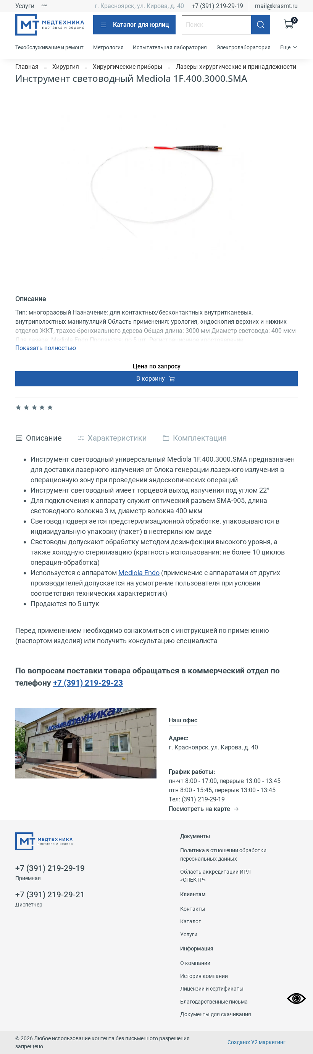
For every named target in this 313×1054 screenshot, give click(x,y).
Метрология (108, 47)
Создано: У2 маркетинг (256, 1042)
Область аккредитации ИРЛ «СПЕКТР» (215, 876)
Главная (27, 66)
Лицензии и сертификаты (212, 989)
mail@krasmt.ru (276, 6)
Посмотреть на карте (199, 808)
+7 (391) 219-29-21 (50, 894)
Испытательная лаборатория (170, 47)
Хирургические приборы (127, 66)
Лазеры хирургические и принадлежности (236, 66)
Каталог (190, 921)
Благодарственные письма (214, 1002)
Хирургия (65, 66)
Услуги (24, 6)
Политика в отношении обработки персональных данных (223, 854)
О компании (195, 963)
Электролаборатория (243, 47)
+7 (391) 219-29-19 (217, 6)
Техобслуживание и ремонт (49, 47)
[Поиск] (260, 24)
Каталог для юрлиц (141, 24)
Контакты (192, 909)
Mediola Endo (139, 573)
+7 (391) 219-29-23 (88, 683)
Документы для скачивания (215, 1014)
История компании (204, 976)
